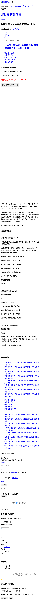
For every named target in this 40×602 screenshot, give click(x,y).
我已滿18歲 (4, 598)
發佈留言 (3, 496)
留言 (16, 472)
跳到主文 (4, 19)
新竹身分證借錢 (9, 400)
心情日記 (16, 29)
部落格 (6, 35)
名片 (5, 37)
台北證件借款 (8, 55)
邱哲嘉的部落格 (11, 14)
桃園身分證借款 (9, 53)
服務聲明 (20, 576)
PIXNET (9, 574)
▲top (2, 481)
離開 (10, 598)
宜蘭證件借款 (8, 402)
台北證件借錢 (8, 407)
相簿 (5, 32)
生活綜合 (15, 478)
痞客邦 (12, 472)
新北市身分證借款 (10, 57)
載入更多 (3, 485)
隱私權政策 (33, 574)
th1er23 (3, 462)
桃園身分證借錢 (9, 59)
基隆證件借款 (8, 62)
